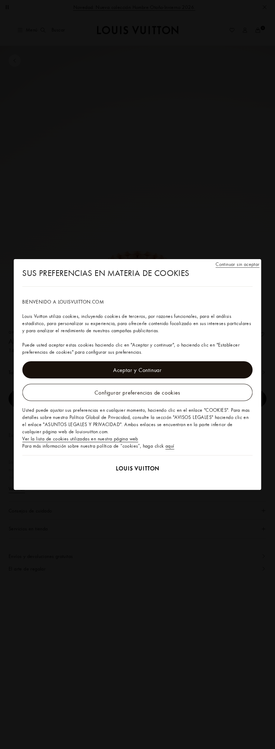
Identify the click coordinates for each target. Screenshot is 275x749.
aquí (169, 446)
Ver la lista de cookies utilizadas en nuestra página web (80, 438)
